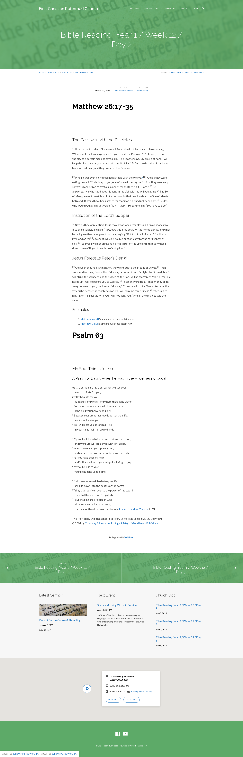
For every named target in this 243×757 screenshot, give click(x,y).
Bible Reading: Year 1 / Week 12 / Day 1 (62, 569)
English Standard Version (133, 509)
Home (42, 72)
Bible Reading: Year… (84, 72)
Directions (131, 700)
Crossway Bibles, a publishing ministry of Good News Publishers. (122, 523)
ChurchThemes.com (138, 746)
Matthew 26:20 (89, 319)
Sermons (147, 9)
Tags (187, 72)
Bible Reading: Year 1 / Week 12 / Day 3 (180, 569)
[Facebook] (117, 734)
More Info (113, 700)
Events (159, 9)
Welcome (135, 9)
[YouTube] (125, 734)
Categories (175, 72)
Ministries (171, 9)
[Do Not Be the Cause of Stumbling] (63, 613)
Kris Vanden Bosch (124, 90)
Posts (164, 72)
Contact (185, 9)
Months (198, 72)
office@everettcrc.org (141, 691)
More (195, 9)
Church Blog (53, 72)
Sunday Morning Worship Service (117, 605)
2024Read (129, 537)
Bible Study (67, 72)
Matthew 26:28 (89, 323)
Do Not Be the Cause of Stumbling (60, 620)
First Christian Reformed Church (68, 8)
